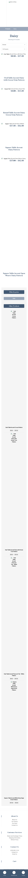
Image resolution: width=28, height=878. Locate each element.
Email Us (14, 854)
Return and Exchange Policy (14, 836)
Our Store (14, 823)
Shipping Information (14, 838)
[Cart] (3, 5)
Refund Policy (14, 839)
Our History (15, 821)
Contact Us (15, 825)
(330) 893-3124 (14, 850)
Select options (14, 84)
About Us (14, 819)
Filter (14, 298)
